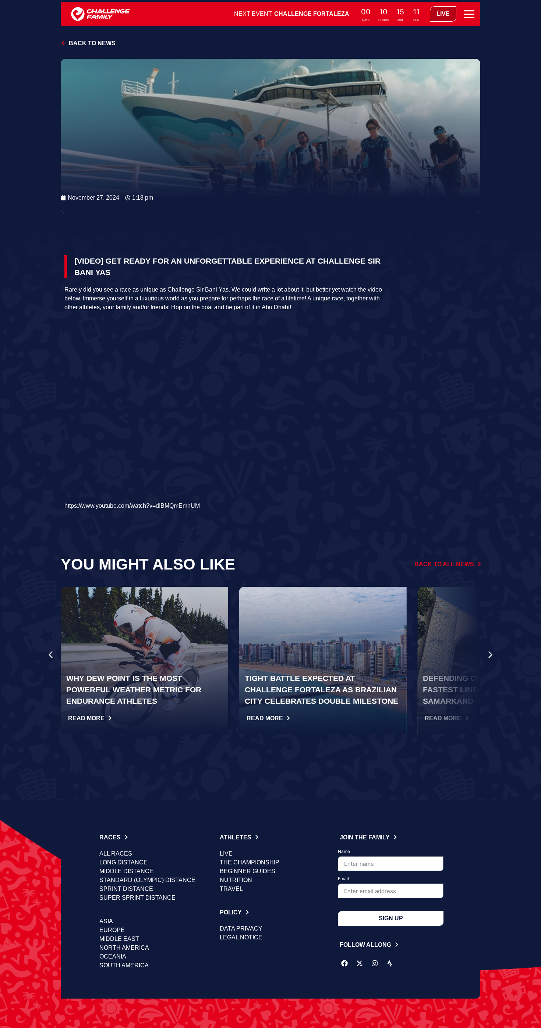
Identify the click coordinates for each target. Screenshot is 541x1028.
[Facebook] (344, 963)
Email (343, 879)
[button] (50, 655)
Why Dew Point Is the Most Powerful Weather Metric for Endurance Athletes (133, 689)
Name (344, 851)
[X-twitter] (359, 963)
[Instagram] (374, 963)
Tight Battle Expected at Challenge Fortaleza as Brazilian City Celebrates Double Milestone (321, 689)
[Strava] (389, 963)
